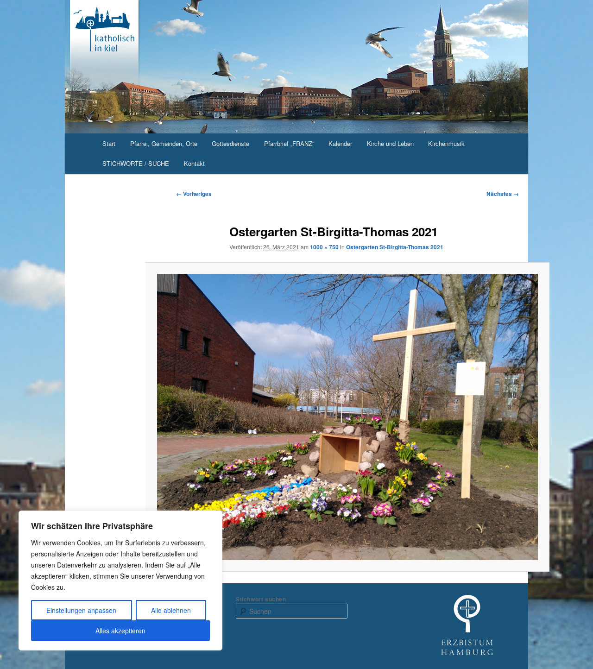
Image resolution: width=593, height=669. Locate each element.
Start (108, 143)
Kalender (340, 143)
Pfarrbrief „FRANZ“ (289, 143)
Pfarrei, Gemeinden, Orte (163, 143)
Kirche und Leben (390, 143)
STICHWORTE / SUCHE (135, 163)
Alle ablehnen (171, 610)
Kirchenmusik (446, 143)
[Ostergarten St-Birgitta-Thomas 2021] (347, 417)
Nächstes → (502, 193)
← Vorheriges (194, 193)
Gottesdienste (230, 143)
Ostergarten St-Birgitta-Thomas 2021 (394, 247)
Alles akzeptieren (120, 630)
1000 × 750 (324, 247)
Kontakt (194, 163)
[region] (120, 580)
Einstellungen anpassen (81, 610)
